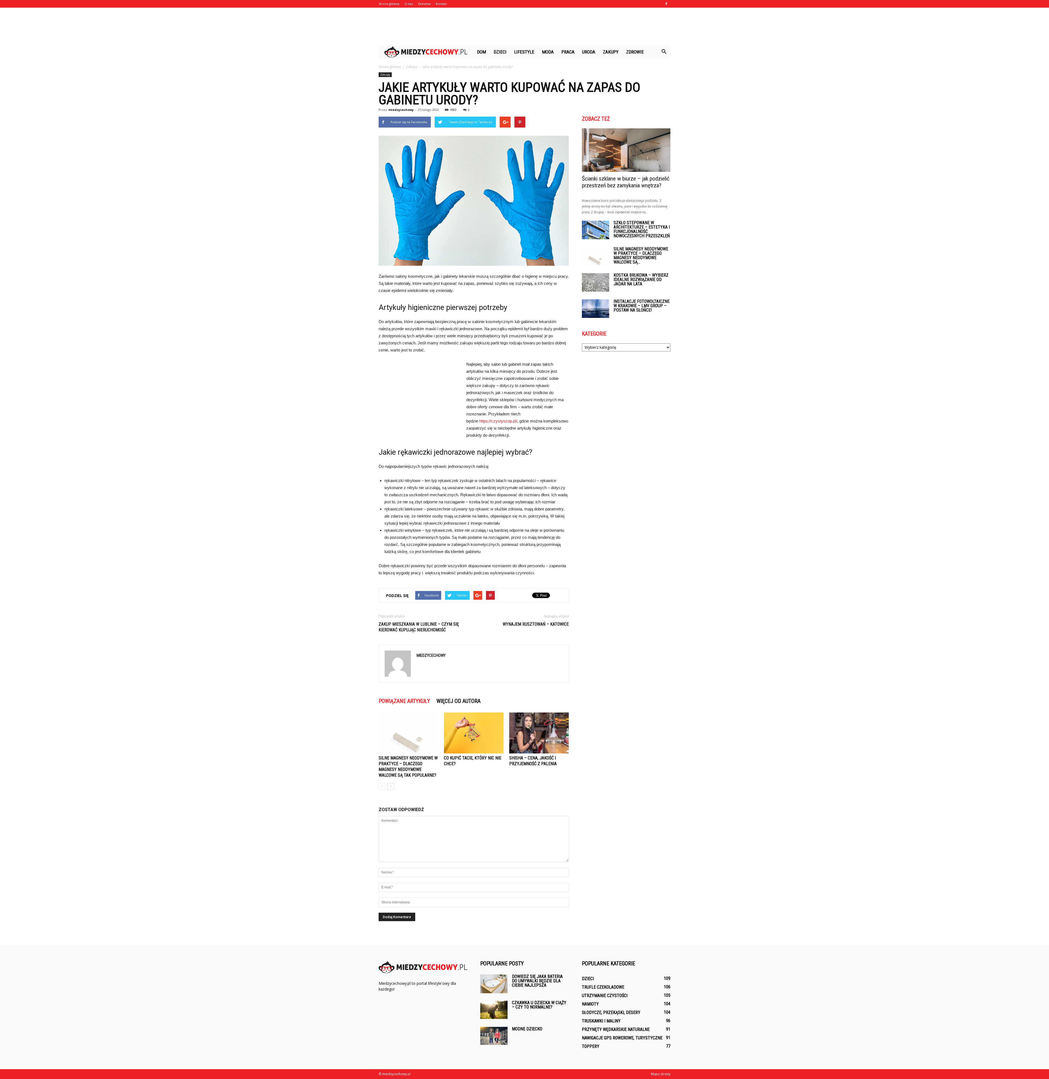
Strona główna (389, 4)
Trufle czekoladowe (603, 987)
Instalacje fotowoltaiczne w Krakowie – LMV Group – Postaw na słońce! (642, 306)
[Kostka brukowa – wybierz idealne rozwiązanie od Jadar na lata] (595, 282)
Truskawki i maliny (601, 1021)
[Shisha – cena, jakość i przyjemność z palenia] (539, 733)
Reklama (424, 4)
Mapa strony (660, 1074)
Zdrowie (635, 52)
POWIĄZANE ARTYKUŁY (404, 701)
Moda (548, 52)
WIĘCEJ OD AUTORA (459, 701)
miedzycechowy (401, 110)
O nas (409, 4)
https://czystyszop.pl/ (498, 421)
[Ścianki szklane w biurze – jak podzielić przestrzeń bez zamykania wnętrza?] (626, 150)
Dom (481, 52)
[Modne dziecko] (494, 1036)
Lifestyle (524, 52)
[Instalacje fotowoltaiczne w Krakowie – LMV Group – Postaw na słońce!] (595, 308)
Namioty (590, 1004)
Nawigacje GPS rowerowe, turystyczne (622, 1037)
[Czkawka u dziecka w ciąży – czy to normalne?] (494, 1010)
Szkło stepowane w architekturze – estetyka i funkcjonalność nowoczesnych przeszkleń (642, 229)
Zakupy (610, 52)
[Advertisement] (524, 26)
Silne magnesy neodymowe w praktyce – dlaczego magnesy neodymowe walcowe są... (641, 255)
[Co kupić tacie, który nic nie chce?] (473, 733)
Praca (567, 52)
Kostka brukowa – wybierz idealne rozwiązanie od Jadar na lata (641, 279)
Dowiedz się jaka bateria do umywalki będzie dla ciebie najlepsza (537, 981)
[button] (663, 51)
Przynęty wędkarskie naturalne (616, 1029)
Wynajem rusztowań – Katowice (536, 624)
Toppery (590, 1046)
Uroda (588, 52)
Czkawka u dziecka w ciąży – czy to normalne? (539, 1005)
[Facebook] (666, 4)
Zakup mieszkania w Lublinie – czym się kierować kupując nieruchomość (419, 627)
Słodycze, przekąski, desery (611, 1012)
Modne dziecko (527, 1028)
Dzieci (500, 52)
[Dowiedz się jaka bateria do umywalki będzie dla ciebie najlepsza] (494, 983)
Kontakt (441, 4)
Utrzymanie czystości (604, 995)
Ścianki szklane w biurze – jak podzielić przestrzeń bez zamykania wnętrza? (626, 182)
